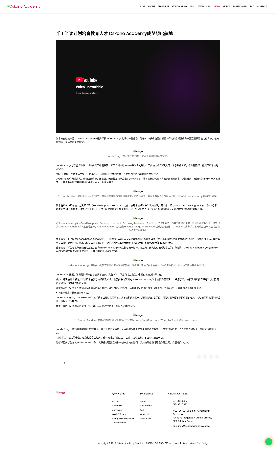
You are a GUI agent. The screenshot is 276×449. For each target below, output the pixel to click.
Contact (262, 6)
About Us (117, 405)
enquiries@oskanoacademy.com (191, 426)
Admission (163, 6)
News (217, 6)
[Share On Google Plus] (211, 356)
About (151, 6)
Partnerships (240, 6)
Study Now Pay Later (123, 418)
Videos (226, 6)
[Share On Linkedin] (217, 356)
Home (142, 6)
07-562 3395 (180, 401)
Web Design (202, 443)
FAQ (252, 6)
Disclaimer (145, 418)
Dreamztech (189, 443)
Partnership (146, 405)
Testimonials (205, 6)
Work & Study (179, 6)
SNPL (192, 6)
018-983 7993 (180, 404)
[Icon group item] (57, 443)
